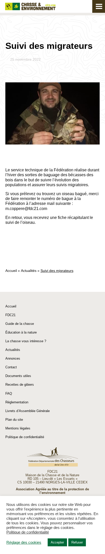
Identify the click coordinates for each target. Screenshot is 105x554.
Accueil (11, 271)
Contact (11, 367)
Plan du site (14, 420)
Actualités (28, 271)
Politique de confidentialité (24, 437)
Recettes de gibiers (19, 384)
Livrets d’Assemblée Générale (27, 411)
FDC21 (10, 315)
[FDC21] (30, 7)
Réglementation (16, 402)
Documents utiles (18, 376)
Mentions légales (17, 428)
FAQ (8, 393)
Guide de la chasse (19, 324)
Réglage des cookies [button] (23, 542)
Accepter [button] (57, 542)
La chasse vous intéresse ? (25, 341)
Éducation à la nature (21, 332)
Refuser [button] (77, 542)
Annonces (12, 358)
